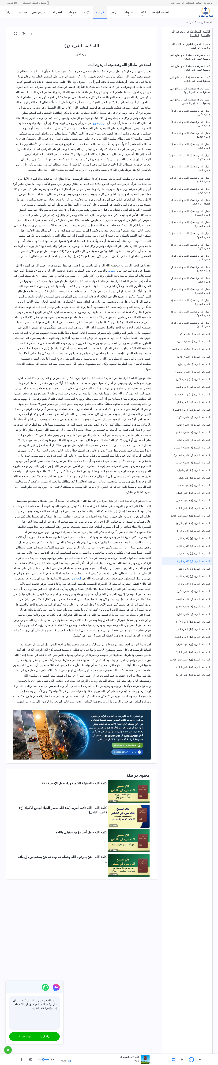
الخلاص (76, 578)
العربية (10, 2)
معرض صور (38, 12)
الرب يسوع (99, 123)
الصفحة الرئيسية (160, 12)
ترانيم (114, 12)
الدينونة (112, 270)
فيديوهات (128, 12)
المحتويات (144, 33)
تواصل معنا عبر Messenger (34, 1036)
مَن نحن (23, 12)
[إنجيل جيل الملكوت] (203, 12)
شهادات (72, 12)
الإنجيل (85, 12)
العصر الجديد (56, 12)
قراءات (100, 12)
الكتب (143, 12)
